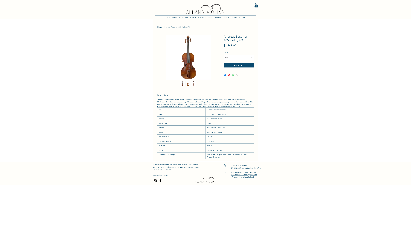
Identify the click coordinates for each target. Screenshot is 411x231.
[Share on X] (237, 75)
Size (226, 53)
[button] (256, 5)
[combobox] (239, 57)
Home (159, 27)
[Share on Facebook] (225, 75)
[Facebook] (160, 181)
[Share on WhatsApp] (233, 75)
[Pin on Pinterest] (229, 75)
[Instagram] (155, 181)
